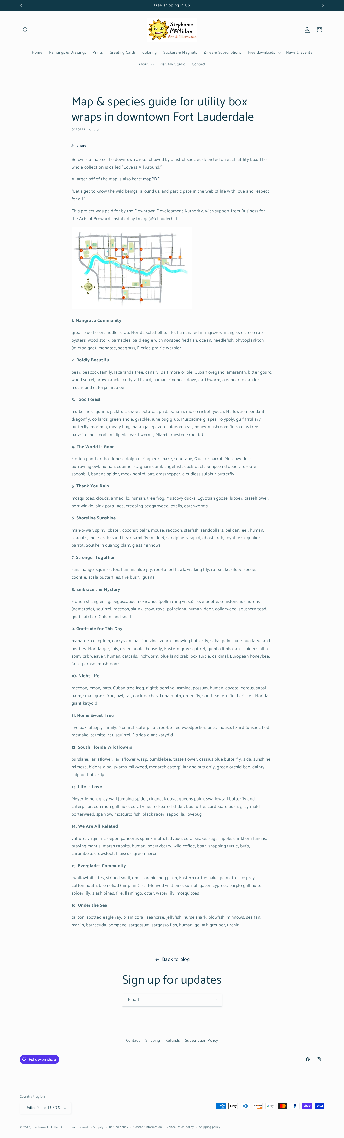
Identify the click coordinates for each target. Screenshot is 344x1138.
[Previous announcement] (21, 5)
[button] (26, 30)
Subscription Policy (201, 1040)
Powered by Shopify (90, 1127)
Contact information (147, 1127)
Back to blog (176, 959)
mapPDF (151, 179)
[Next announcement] (323, 5)
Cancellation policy (180, 1127)
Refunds (172, 1040)
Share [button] (82, 145)
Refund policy (118, 1127)
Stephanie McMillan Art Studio (53, 1127)
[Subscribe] (216, 1000)
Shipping (152, 1040)
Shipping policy (210, 1127)
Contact (133, 1040)
